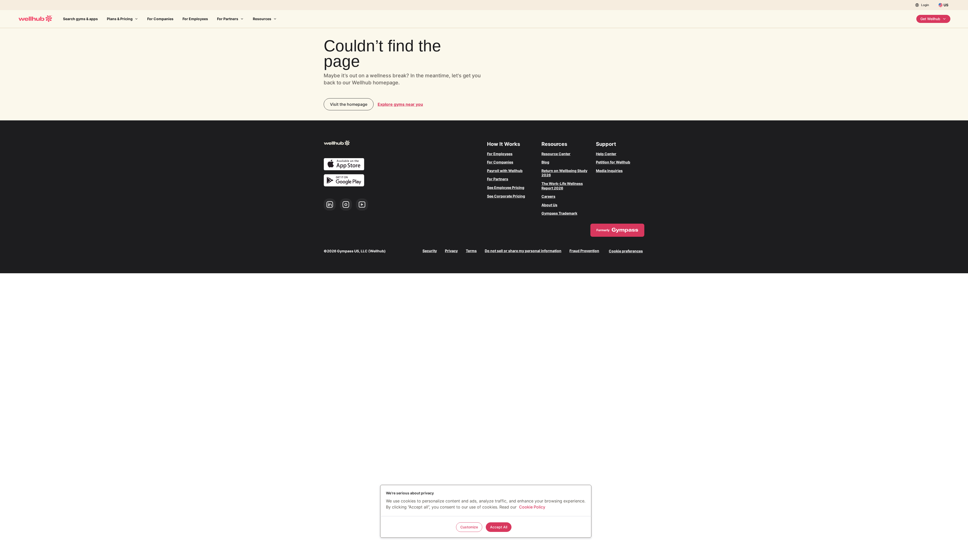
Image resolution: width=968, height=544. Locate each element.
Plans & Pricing (120, 19)
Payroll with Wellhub (505, 170)
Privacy (451, 251)
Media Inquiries (609, 170)
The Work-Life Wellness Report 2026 (562, 185)
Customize (469, 527)
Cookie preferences (626, 251)
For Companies (160, 19)
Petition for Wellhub (613, 162)
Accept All (498, 527)
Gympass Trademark (559, 213)
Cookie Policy (532, 506)
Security (429, 251)
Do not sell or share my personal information (523, 251)
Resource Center (555, 154)
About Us (549, 205)
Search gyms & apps (80, 19)
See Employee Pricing (505, 187)
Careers (548, 196)
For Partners (227, 19)
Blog (545, 162)
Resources (262, 19)
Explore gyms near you (400, 104)
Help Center (606, 154)
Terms (471, 251)
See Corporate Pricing (506, 196)
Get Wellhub (930, 19)
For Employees (195, 19)
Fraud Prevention (584, 251)
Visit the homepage (348, 104)
